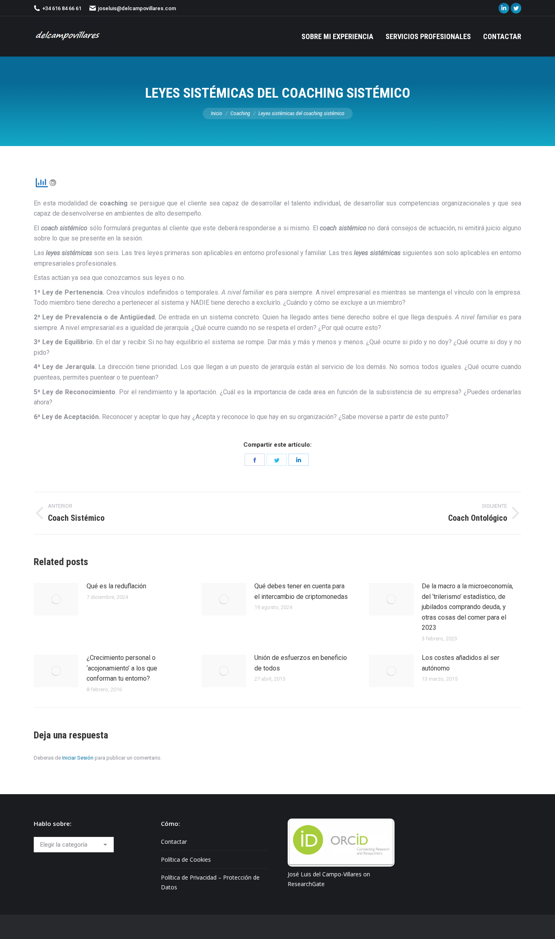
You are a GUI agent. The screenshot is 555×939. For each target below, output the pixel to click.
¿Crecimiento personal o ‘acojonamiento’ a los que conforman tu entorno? (122, 668)
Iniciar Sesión (77, 758)
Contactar (174, 841)
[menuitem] (337, 36)
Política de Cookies (186, 859)
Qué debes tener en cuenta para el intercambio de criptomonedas (301, 591)
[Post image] (56, 599)
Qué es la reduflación (116, 586)
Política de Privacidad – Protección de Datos (210, 882)
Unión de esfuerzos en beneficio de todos (300, 663)
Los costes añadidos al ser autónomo (460, 663)
